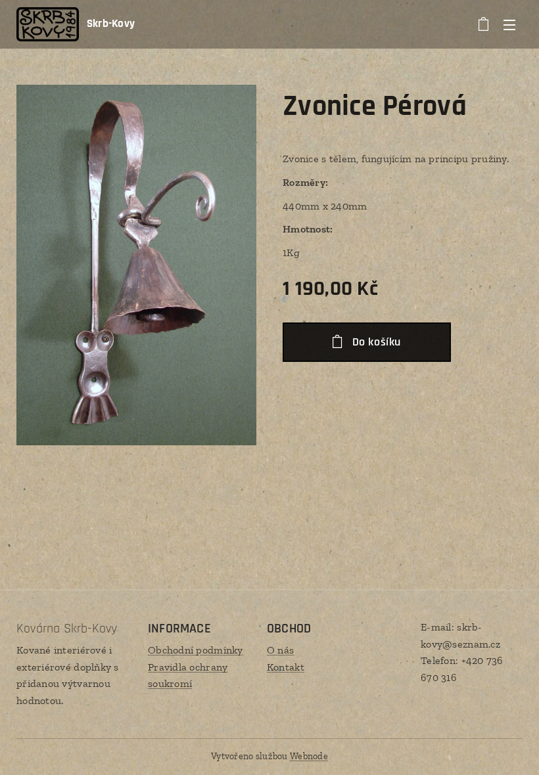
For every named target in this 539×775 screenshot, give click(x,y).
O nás (280, 650)
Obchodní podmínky (195, 650)
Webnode (309, 756)
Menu (509, 24)
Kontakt (285, 667)
